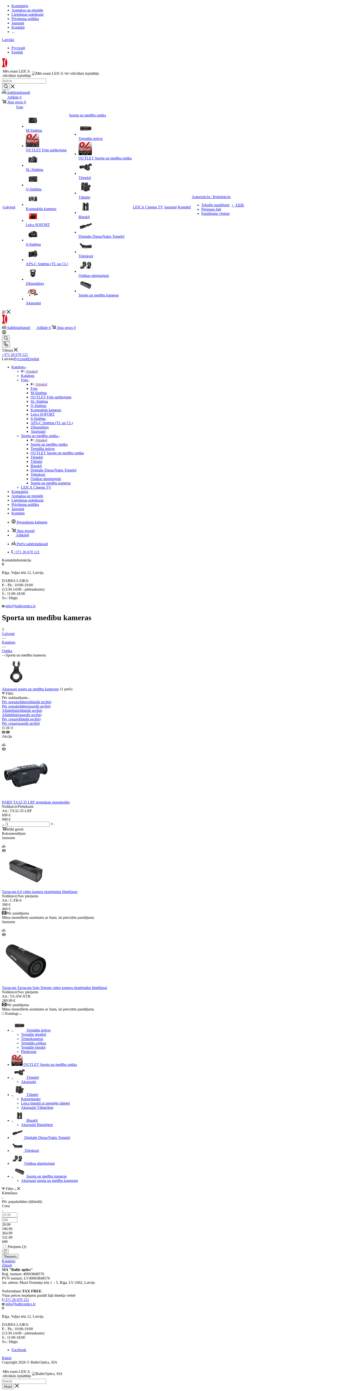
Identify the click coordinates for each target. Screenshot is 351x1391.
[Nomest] (5, 1251)
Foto (34, 388)
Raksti (6, 1358)
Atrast (8, 1386)
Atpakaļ (32, 371)
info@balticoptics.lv (20, 606)
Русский (18, 48)
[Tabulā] (11, 728)
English (17, 52)
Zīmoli (7, 1265)
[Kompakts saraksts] (3, 732)
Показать (10, 1256)
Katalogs (27, 376)
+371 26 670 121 (15, 355)
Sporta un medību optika (49, 444)
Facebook (18, 1350)
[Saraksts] (7, 728)
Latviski (8, 40)
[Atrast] (6, 87)
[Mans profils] (4, 333)
